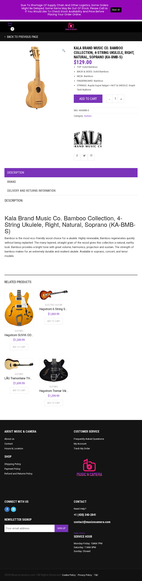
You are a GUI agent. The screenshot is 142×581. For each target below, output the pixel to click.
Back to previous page (22, 37)
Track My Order (82, 448)
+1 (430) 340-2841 (85, 515)
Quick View (15, 321)
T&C (96, 575)
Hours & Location (13, 448)
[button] (63, 51)
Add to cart (88, 99)
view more (79, 533)
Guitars (88, 116)
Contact (8, 443)
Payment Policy (12, 468)
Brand (11, 182)
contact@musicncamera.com (92, 522)
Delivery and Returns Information (31, 190)
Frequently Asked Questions (89, 439)
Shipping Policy (12, 464)
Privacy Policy (85, 575)
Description (15, 172)
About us (9, 439)
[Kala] (88, 139)
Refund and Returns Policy (18, 473)
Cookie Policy (69, 575)
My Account (80, 443)
